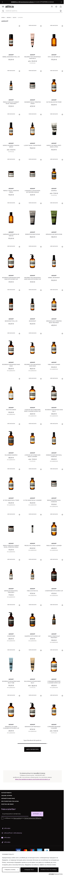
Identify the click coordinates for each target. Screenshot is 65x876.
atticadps (7, 828)
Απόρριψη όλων (29, 869)
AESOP (14, 17)
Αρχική (3, 17)
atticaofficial (8, 833)
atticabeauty (17, 833)
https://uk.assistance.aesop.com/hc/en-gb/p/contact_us (32, 779)
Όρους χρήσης (17, 818)
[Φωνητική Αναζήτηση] (60, 11)
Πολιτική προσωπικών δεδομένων (32, 818)
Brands (9, 17)
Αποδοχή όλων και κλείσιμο (49, 869)
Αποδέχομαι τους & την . (23, 818)
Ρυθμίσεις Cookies (10, 869)
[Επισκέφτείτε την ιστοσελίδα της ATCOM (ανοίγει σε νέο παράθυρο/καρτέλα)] (55, 874)
